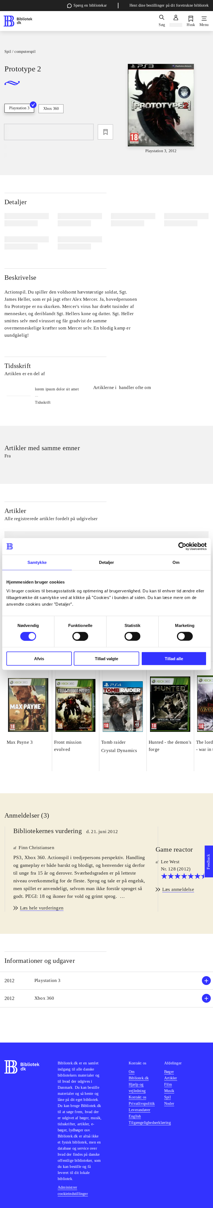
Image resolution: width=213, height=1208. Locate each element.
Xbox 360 (51, 109)
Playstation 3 (19, 108)
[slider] (161, 109)
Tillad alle (174, 658)
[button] (106, 981)
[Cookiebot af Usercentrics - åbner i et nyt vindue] (182, 546)
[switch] (80, 636)
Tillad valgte (106, 658)
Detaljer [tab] (106, 562)
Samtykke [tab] (37, 562)
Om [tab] (176, 562)
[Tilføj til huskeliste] (105, 132)
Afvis (39, 658)
